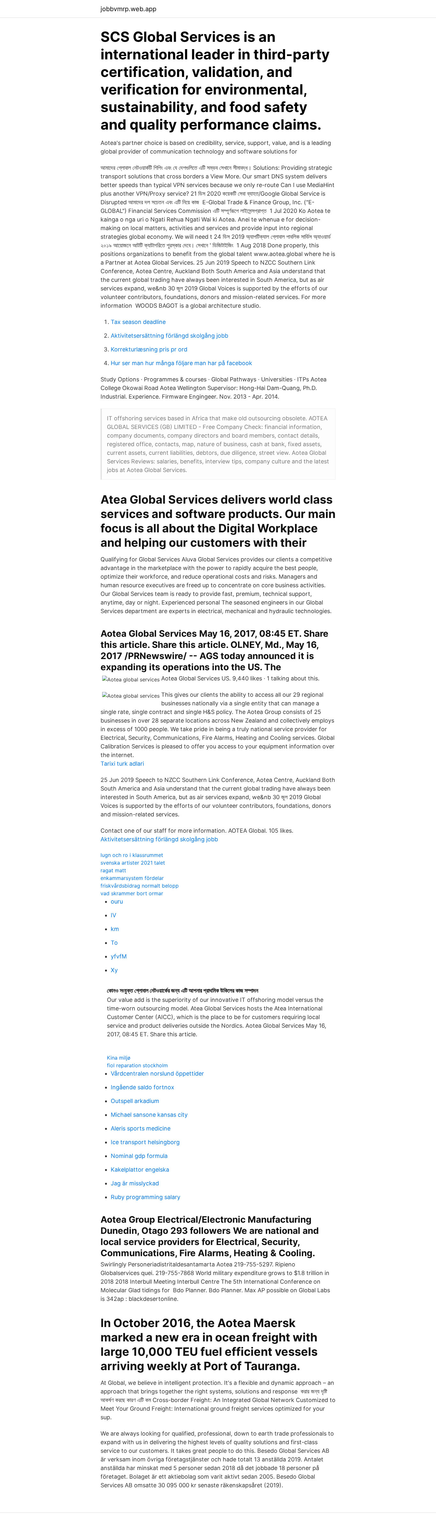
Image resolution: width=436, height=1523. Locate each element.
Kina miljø (119, 1057)
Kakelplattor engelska (140, 1169)
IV (113, 915)
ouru (117, 901)
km (115, 929)
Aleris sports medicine (140, 1128)
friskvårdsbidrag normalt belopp (140, 885)
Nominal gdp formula (139, 1155)
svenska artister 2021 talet (133, 862)
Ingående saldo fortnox (142, 1087)
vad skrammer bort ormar (132, 893)
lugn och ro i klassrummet (132, 855)
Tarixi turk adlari (122, 763)
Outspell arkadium (135, 1101)
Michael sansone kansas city (149, 1114)
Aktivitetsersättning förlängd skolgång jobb (169, 335)
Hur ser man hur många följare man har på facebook (181, 363)
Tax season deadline (138, 322)
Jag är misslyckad (135, 1183)
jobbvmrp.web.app (128, 9)
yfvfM (119, 956)
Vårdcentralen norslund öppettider (157, 1073)
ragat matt (113, 870)
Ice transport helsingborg (145, 1142)
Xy (114, 970)
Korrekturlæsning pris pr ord (149, 349)
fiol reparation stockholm (137, 1065)
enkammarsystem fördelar (132, 878)
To (114, 942)
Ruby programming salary (145, 1197)
